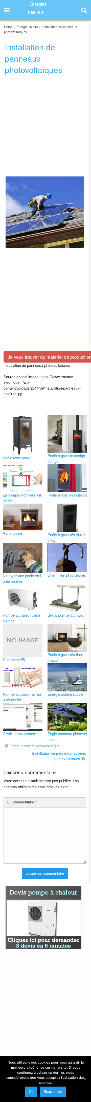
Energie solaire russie (65, 694)
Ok (31, 1091)
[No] (84, 1079)
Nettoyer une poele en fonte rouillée (22, 578)
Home (8, 26)
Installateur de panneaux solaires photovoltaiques (59, 755)
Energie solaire (27, 26)
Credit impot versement (22, 733)
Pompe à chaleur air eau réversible (22, 697)
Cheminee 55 (14, 659)
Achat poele (12, 533)
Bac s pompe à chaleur (67, 615)
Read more (53, 1091)
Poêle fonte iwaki (17, 457)
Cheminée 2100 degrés (67, 575)
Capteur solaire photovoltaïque (35, 745)
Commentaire (24, 801)
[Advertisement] (45, 126)
